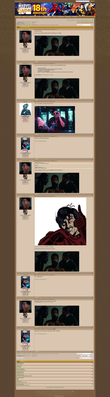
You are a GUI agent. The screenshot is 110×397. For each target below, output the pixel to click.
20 (34, 22)
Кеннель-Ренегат (28, 23)
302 (54, 63)
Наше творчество (35, 24)
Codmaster (25, 101)
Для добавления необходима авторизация (55, 387)
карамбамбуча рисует (43, 24)
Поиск (89, 20)
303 (54, 101)
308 (54, 299)
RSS (93, 20)
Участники (78, 20)
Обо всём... (29, 24)
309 (54, 329)
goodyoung (33, 23)
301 (56, 29)
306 (54, 196)
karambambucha (25, 29)
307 (54, 274)
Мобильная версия (59, 396)
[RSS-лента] (92, 4)
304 (56, 136)
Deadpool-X (25, 136)
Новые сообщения (71, 20)
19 (32, 22)
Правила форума (84, 20)
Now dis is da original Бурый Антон (41, 141)
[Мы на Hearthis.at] (89, 4)
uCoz (73, 391)
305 (56, 160)
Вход (22, 1)
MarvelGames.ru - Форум (21, 24)
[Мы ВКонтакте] (94, 4)
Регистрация (17, 1)
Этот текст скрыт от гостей (46, 74)
